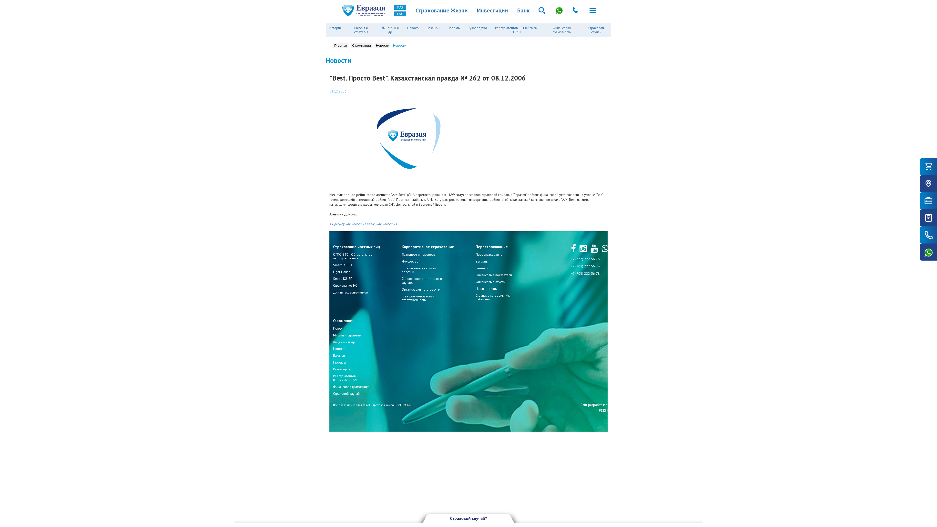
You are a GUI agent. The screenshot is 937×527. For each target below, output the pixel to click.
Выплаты (482, 261)
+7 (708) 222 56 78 (585, 273)
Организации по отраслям (421, 289)
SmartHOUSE (342, 278)
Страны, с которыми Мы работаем (493, 297)
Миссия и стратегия (361, 30)
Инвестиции (492, 10)
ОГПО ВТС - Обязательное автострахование (352, 256)
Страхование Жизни (442, 10)
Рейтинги (482, 268)
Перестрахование (489, 254)
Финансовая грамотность (562, 30)
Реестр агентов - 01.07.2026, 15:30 (516, 30)
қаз (400, 7)
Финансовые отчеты (491, 282)
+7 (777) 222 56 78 (585, 259)
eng (400, 14)
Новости (413, 28)
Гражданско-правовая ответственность (418, 298)
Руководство (477, 28)
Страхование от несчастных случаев (422, 280)
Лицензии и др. (390, 30)
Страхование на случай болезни (419, 270)
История (335, 28)
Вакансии (433, 28)
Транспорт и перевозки (419, 254)
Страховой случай (596, 30)
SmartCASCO (342, 265)
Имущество (410, 261)
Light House (341, 272)
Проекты (454, 28)
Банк (523, 10)
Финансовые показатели (494, 275)
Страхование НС (345, 285)
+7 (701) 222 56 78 (585, 266)
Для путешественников (350, 292)
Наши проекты (486, 288)
